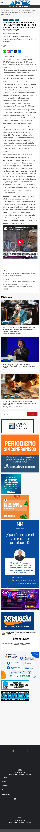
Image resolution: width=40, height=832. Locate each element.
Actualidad (5, 20)
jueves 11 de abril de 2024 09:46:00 (12, 33)
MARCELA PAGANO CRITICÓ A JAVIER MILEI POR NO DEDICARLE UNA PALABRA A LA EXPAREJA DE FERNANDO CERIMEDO (20, 329)
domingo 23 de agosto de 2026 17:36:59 (13, 407)
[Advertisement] (20, 722)
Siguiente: (19, 284)
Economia (11, 20)
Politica (17, 20)
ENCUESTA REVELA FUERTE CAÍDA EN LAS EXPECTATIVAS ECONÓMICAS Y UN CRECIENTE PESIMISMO (19, 402)
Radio (4, 781)
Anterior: (19, 273)
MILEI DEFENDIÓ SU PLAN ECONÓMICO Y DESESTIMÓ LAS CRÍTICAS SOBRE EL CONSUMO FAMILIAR (19, 366)
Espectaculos (6, 794)
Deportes (5, 790)
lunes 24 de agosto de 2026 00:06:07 (12, 333)
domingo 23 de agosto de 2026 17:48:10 (13, 370)
